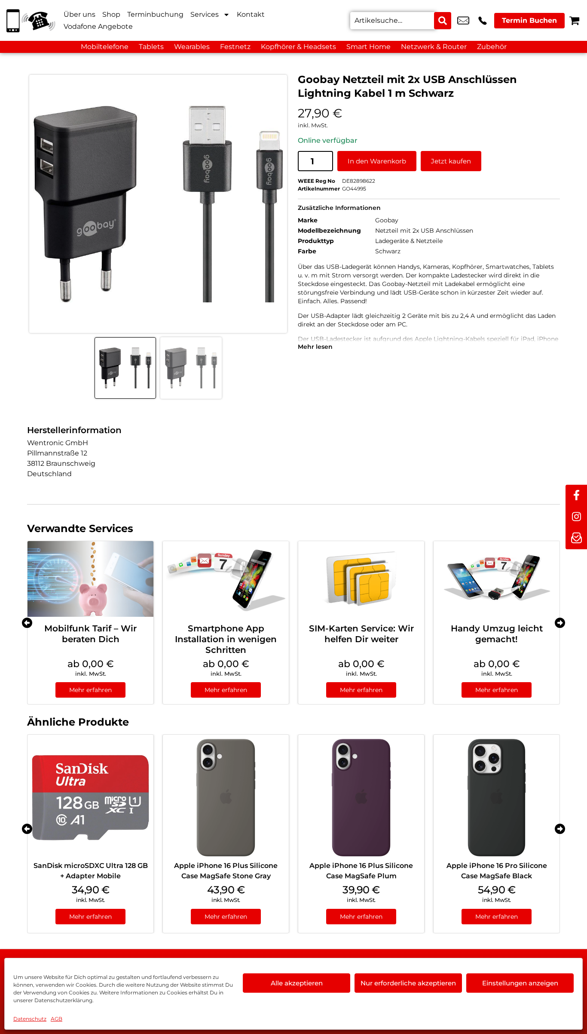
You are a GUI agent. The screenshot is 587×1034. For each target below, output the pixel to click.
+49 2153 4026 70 (482, 20)
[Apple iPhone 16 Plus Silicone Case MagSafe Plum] (361, 797)
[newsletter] (576, 538)
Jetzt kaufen (451, 161)
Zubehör (492, 47)
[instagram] (576, 517)
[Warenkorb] (574, 20)
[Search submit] (442, 20)
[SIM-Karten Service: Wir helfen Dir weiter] (361, 579)
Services (204, 14)
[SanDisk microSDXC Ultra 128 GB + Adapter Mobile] (90, 797)
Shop (111, 14)
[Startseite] (30, 20)
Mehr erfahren (90, 690)
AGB (56, 1019)
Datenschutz (29, 1019)
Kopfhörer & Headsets (298, 47)
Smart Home (368, 47)
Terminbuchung (155, 14)
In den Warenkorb (377, 161)
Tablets (151, 47)
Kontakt (251, 14)
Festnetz (235, 47)
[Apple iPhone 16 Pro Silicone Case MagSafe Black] (496, 797)
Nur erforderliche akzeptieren (408, 983)
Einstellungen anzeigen (520, 983)
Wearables (192, 47)
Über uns (79, 14)
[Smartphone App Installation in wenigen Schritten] (226, 579)
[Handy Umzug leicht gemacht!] (496, 579)
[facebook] (576, 495)
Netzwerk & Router (434, 47)
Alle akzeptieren (297, 983)
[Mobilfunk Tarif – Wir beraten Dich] (90, 579)
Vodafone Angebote (98, 26)
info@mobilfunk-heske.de (463, 20)
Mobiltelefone (104, 47)
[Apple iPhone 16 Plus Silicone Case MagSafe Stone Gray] (225, 797)
